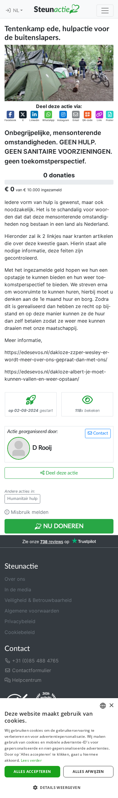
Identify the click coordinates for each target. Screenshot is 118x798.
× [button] (111, 705)
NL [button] (16, 10)
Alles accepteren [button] (32, 771)
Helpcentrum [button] (26, 680)
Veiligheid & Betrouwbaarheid (38, 600)
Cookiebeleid (20, 632)
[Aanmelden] (8, 11)
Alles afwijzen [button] (88, 771)
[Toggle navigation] (105, 11)
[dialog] (59, 748)
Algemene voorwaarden (32, 611)
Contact (100, 433)
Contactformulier (31, 670)
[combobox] (103, 706)
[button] (10, 116)
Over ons (15, 579)
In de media (18, 589)
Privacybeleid (20, 621)
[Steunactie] (56, 9)
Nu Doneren (63, 526)
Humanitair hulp (22, 499)
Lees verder (31, 760)
